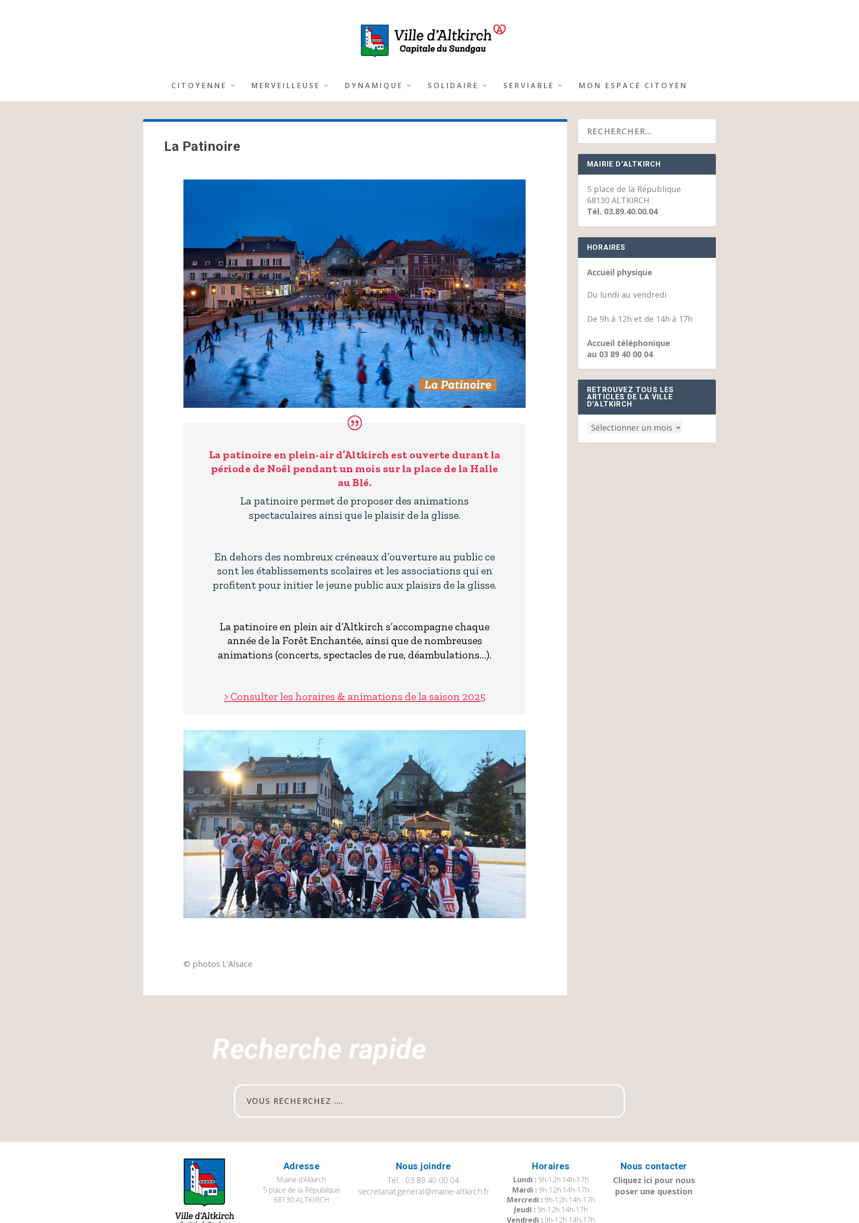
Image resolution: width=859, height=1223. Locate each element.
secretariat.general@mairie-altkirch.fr (423, 1191)
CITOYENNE (199, 86)
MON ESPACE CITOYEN (633, 86)
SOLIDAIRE (453, 86)
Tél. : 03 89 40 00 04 (423, 1180)
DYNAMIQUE (374, 86)
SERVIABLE (528, 86)
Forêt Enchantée (321, 640)
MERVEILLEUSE (285, 86)
